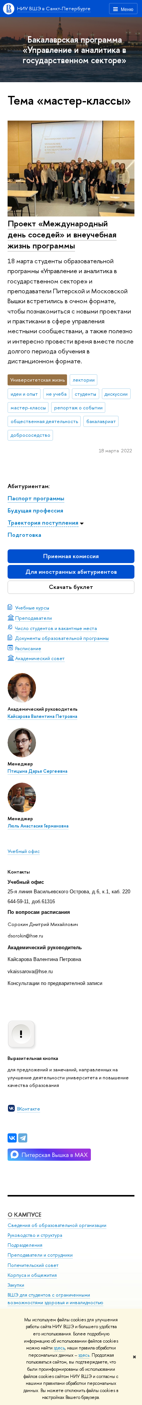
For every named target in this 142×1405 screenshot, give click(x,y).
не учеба (56, 393)
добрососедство (30, 434)
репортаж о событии (78, 407)
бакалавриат (101, 421)
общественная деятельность (44, 421)
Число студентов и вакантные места (56, 628)
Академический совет (40, 658)
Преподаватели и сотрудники (40, 1255)
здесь (59, 1348)
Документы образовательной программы (62, 638)
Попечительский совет (33, 1265)
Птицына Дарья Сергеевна (37, 771)
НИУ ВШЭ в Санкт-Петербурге (54, 8)
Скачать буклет (71, 587)
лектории (84, 379)
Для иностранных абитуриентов (71, 572)
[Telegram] (22, 1137)
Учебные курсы (32, 607)
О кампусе (24, 1215)
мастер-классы (28, 407)
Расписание (28, 648)
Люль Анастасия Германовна (38, 826)
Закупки (16, 1285)
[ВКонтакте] (12, 1137)
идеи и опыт (24, 393)
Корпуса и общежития (32, 1275)
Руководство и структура (35, 1235)
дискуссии (116, 393)
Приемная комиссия (71, 556)
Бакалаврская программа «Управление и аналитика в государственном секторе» (74, 49)
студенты (85, 393)
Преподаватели (33, 617)
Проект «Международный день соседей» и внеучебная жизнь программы (62, 234)
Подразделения (25, 1245)
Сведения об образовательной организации (57, 1225)
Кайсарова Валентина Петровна (42, 716)
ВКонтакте (28, 1108)
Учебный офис (24, 851)
